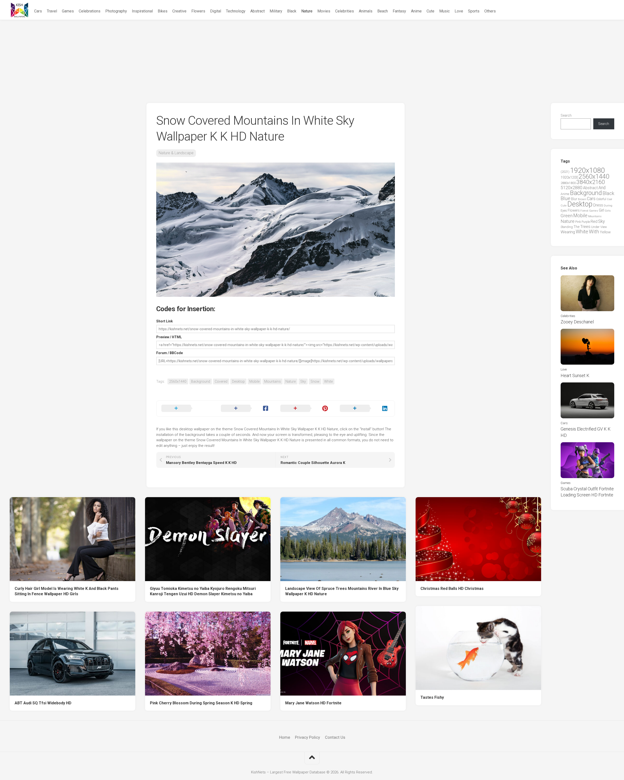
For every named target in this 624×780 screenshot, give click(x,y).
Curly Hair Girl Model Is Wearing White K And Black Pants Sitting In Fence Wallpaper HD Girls (66, 591)
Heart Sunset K (575, 375)
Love (459, 11)
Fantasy (399, 11)
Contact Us (335, 737)
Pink (578, 222)
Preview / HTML (169, 337)
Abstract (257, 11)
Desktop (238, 381)
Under (595, 227)
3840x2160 (590, 182)
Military (276, 11)
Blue (565, 198)
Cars (38, 11)
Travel (52, 11)
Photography (116, 11)
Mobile (254, 381)
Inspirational (142, 11)
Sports (473, 11)
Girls (608, 210)
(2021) (565, 172)
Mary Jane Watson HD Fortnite (313, 703)
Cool (609, 199)
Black (291, 11)
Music (444, 11)
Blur (574, 199)
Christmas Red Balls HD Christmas (452, 588)
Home (284, 737)
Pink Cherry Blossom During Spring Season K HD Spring (201, 703)
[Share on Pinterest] (305, 408)
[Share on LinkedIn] (364, 408)
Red (594, 221)
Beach (382, 11)
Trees (585, 226)
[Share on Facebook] (245, 408)
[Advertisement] (312, 56)
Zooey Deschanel (577, 321)
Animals (365, 11)
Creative (179, 11)
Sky (303, 381)
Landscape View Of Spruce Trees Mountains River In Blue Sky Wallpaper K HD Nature (342, 591)
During (608, 205)
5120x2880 (571, 187)
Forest (584, 210)
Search (566, 115)
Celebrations (89, 11)
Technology (235, 11)
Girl (601, 210)
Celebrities (344, 11)
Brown (582, 199)
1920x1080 (587, 170)
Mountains (272, 381)
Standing (567, 227)
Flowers (198, 11)
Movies (323, 11)
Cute (430, 11)
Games (68, 11)
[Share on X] (186, 408)
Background (200, 381)
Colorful (601, 199)
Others (490, 11)
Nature (306, 11)
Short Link (164, 321)
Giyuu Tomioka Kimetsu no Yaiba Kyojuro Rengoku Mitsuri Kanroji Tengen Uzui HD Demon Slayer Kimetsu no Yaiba (203, 591)
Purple (586, 222)
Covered (221, 381)
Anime (416, 11)
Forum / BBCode (169, 353)
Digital (215, 11)
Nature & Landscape (176, 153)
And (601, 187)
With (594, 232)
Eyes (564, 210)
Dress (598, 205)
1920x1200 (569, 177)
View (603, 227)
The (576, 227)
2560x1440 (177, 381)
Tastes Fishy (432, 697)
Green (567, 215)
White (328, 381)
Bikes (162, 11)
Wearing (568, 232)
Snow (315, 381)
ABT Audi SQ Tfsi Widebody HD (43, 703)
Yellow (605, 232)
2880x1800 (568, 183)
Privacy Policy (307, 737)
